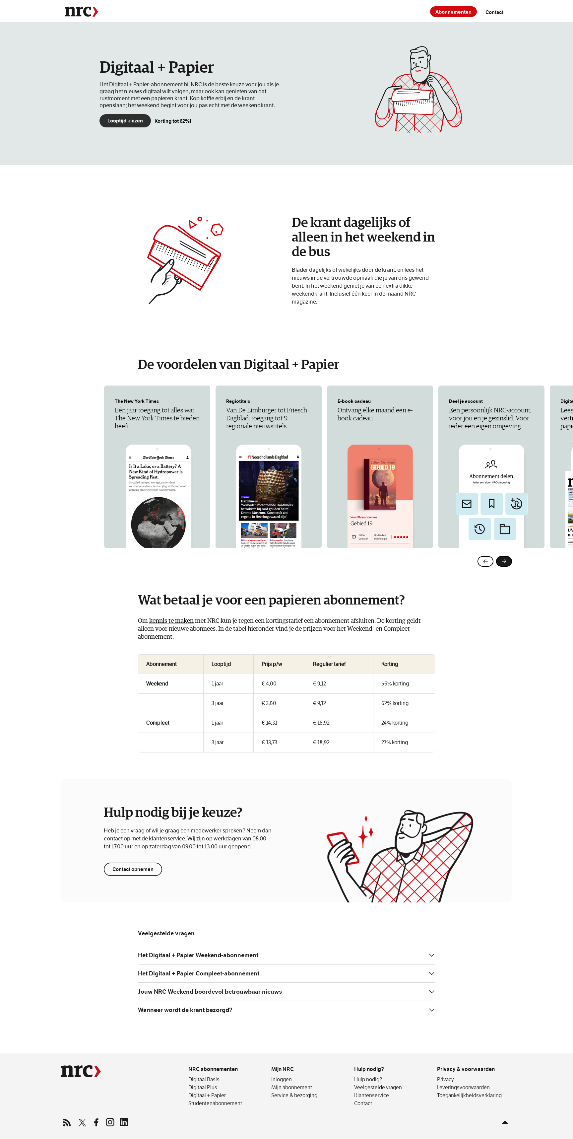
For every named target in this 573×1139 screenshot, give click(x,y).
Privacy (445, 1079)
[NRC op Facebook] (96, 1122)
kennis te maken (171, 621)
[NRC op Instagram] (110, 1122)
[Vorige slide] (485, 561)
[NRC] (81, 11)
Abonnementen (453, 12)
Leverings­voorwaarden (463, 1087)
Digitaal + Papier (207, 1095)
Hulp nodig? (369, 1069)
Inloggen (281, 1079)
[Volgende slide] (504, 561)
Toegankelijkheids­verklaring (469, 1095)
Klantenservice (371, 1095)
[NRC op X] (82, 1122)
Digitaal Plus (202, 1087)
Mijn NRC (282, 1069)
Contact (494, 12)
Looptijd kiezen (125, 120)
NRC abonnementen (213, 1069)
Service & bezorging (294, 1095)
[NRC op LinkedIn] (124, 1122)
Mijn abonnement (291, 1087)
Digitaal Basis (204, 1079)
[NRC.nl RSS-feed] (68, 1122)
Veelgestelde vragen (378, 1087)
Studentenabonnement (215, 1103)
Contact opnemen (133, 869)
